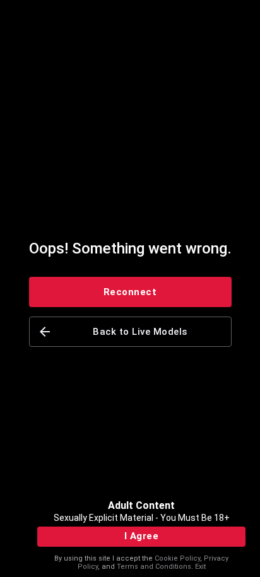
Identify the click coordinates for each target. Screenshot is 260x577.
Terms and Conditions (154, 566)
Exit (200, 566)
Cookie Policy (177, 558)
